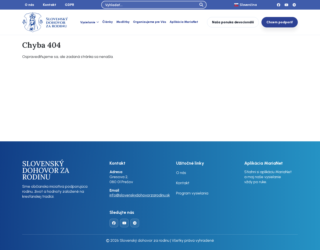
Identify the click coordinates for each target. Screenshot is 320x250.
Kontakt (49, 5)
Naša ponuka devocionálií (233, 22)
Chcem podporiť (279, 22)
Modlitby (123, 22)
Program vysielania (192, 193)
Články (107, 22)
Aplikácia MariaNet (184, 22)
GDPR (69, 5)
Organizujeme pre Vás (149, 22)
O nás (29, 5)
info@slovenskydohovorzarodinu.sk (139, 195)
